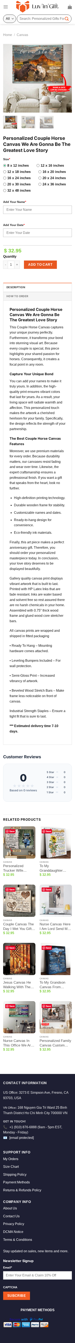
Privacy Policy (13, 1224)
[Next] (65, 78)
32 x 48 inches (19, 190)
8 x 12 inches (18, 166)
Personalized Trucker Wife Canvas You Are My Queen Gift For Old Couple (18, 868)
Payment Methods (16, 1182)
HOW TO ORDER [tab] (17, 296)
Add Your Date (14, 225)
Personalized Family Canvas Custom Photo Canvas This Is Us (55, 1043)
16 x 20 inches (54, 172)
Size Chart (11, 1166)
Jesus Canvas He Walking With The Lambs (17, 985)
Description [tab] (15, 287)
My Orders (10, 1159)
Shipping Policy (14, 1174)
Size (6, 159)
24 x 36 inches (54, 184)
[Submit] (67, 19)
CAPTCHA (10, 1287)
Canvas (22, 35)
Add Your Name (14, 202)
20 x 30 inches (19, 184)
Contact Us (11, 1216)
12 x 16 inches (52, 166)
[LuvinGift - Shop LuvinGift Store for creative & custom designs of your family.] (37, 7)
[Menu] (5, 7)
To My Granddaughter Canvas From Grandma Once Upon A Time (51, 868)
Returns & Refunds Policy (22, 1190)
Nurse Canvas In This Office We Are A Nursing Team (18, 1043)
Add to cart (40, 264)
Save (12, 831)
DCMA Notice (13, 1232)
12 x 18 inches (19, 172)
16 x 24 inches (19, 178)
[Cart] (70, 6)
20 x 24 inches (54, 178)
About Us (10, 1208)
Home (7, 35)
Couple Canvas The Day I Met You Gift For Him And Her (18, 926)
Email (7, 1267)
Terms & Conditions (17, 1239)
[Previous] (10, 78)
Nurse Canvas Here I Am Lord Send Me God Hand (55, 926)
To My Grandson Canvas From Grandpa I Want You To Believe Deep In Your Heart (55, 985)
